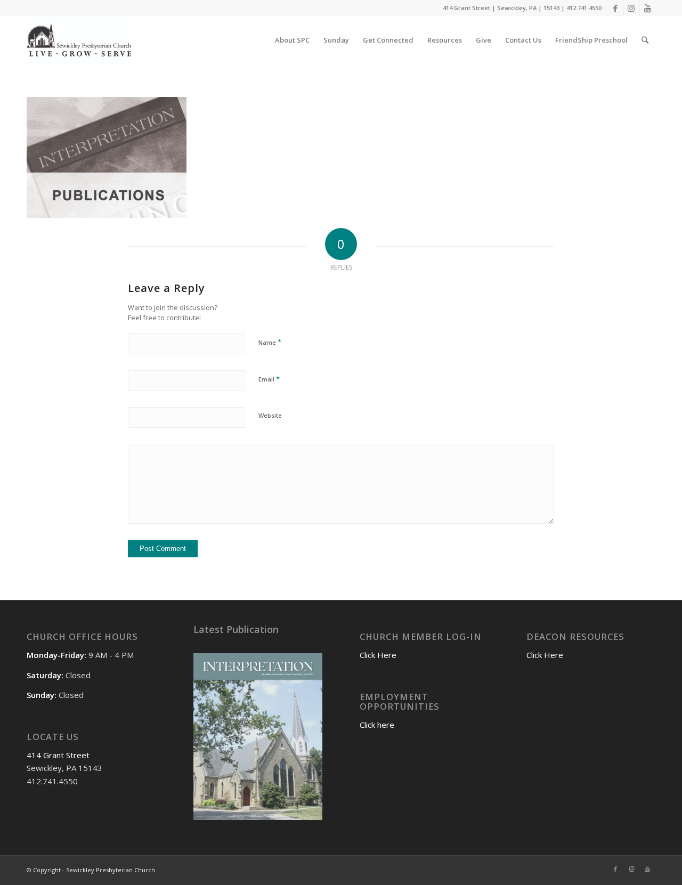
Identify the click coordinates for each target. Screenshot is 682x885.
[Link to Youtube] (647, 8)
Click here (377, 724)
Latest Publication (236, 629)
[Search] (645, 40)
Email (269, 379)
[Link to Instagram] (631, 8)
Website (270, 415)
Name (269, 342)
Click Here (378, 654)
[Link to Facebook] (615, 8)
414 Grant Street (58, 755)
